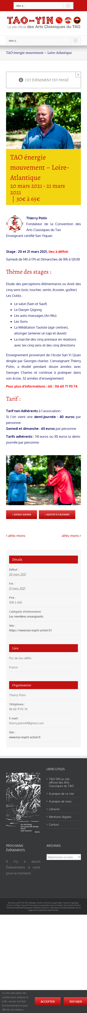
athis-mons (16, 535)
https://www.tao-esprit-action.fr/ (30, 630)
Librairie (54, 809)
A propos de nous (60, 801)
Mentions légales (60, 817)
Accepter (48, 1001)
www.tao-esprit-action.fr (25, 737)
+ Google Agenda (21, 514)
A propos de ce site (61, 793)
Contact (54, 824)
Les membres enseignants (26, 616)
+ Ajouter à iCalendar (57, 514)
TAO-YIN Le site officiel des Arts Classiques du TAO (61, 782)
